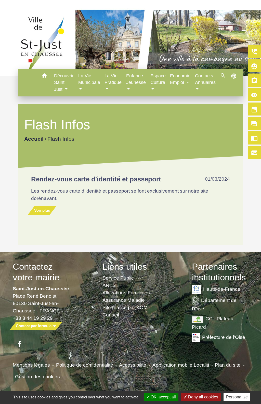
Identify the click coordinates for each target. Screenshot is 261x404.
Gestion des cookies (37, 376)
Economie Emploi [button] (180, 79)
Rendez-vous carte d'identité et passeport (96, 179)
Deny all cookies (202, 397)
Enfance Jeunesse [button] (136, 79)
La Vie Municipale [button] (89, 79)
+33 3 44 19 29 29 (33, 318)
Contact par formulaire (36, 326)
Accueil (33, 139)
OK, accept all (163, 397)
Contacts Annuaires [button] (205, 79)
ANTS (109, 285)
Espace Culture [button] (158, 79)
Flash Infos (60, 139)
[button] (44, 76)
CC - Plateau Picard (212, 323)
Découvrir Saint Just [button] (64, 82)
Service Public (118, 278)
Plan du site (228, 365)
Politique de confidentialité (84, 365)
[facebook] (19, 344)
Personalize (237, 397)
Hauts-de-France (221, 289)
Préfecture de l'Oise (223, 337)
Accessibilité (132, 365)
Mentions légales (31, 365)
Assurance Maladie (123, 300)
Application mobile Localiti (180, 365)
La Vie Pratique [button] (113, 79)
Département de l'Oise (214, 304)
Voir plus (42, 210)
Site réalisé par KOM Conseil (125, 311)
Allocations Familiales (126, 292)
